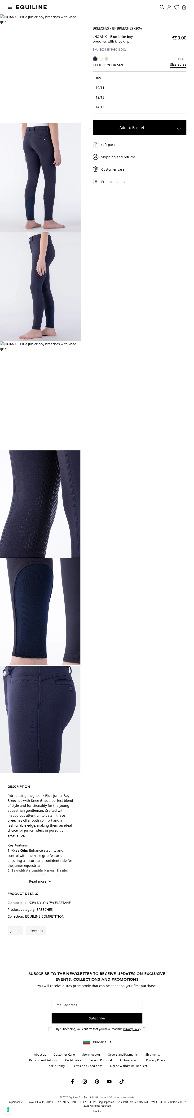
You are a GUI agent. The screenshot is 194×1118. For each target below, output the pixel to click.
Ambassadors (129, 1060)
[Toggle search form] (162, 7)
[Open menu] (10, 7)
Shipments (153, 1055)
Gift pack (108, 144)
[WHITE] (100, 58)
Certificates (73, 1060)
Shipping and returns (118, 157)
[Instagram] (84, 1081)
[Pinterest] (97, 1081)
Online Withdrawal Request (128, 1066)
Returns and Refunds (43, 1060)
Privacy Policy (132, 1029)
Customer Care (64, 1055)
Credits (97, 1111)
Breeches (35, 930)
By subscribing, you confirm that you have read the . (99, 1029)
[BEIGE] (106, 58)
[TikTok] (121, 1081)
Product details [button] (113, 181)
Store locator (91, 1055)
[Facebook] (72, 1081)
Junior (15, 930)
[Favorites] (176, 7)
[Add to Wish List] (178, 127)
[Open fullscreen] (40, 68)
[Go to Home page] (31, 7)
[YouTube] (109, 1081)
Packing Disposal (100, 1060)
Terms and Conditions (87, 1066)
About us (40, 1055)
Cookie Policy (56, 1066)
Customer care (112, 169)
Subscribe (97, 1018)
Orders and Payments (123, 1055)
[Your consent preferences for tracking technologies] (8, 1109)
